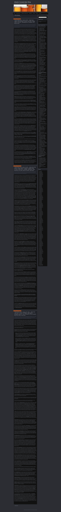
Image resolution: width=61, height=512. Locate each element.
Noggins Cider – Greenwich (42, 127)
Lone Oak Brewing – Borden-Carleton (42, 161)
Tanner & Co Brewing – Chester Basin (43, 146)
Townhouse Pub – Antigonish (42, 149)
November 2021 (40, 190)
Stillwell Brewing (15, 318)
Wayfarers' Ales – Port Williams (42, 154)
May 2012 (40, 262)
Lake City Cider (19, 460)
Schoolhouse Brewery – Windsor (42, 138)
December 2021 (40, 189)
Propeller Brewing (25, 172)
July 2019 (40, 208)
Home (14, 13)
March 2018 (40, 218)
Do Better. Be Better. (28, 184)
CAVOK (31, 216)
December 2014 (40, 243)
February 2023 (40, 180)
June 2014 (40, 247)
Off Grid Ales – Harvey (41, 61)
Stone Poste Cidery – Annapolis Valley (43, 145)
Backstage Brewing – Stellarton (42, 97)
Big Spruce (25, 271)
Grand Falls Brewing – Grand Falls (42, 44)
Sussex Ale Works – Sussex (42, 66)
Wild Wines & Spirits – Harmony (42, 155)
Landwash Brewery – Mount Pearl (42, 81)
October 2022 (40, 183)
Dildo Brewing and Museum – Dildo (42, 80)
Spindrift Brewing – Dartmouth (42, 144)
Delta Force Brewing (20, 225)
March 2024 (40, 172)
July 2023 (40, 177)
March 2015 (40, 241)
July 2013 (40, 254)
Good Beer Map (18, 13)
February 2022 (40, 188)
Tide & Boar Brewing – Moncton (42, 68)
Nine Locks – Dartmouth (41, 126)
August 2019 (40, 207)
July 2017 (40, 223)
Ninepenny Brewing (24, 317)
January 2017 (40, 227)
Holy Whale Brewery (16, 183)
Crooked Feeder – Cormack (42, 79)
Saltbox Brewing (19, 26)
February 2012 (40, 264)
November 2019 (40, 205)
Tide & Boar (28, 216)
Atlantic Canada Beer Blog (22, 2)
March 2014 (40, 249)
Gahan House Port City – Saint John (42, 43)
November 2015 (40, 236)
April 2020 (40, 202)
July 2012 (40, 261)
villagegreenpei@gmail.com (19, 307)
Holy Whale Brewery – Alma (42, 50)
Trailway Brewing (22, 233)
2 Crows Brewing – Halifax (41, 94)
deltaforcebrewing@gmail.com (20, 230)
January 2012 (40, 265)
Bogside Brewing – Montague (42, 158)
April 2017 (40, 225)
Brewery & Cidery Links (25, 13)
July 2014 (40, 246)
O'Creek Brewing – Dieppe (41, 60)
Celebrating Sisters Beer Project (32, 183)
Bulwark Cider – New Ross (41, 102)
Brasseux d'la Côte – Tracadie (42, 33)
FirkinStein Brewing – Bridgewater (42, 108)
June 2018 (40, 216)
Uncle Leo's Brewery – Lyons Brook (42, 152)
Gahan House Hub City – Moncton (42, 42)
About (37, 13)
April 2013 (40, 256)
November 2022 (40, 182)
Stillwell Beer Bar (34, 172)
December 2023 (40, 174)
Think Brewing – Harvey (41, 67)
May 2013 (40, 255)
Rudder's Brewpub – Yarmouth (42, 137)
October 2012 (40, 259)
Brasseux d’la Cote (22, 252)
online (35, 249)
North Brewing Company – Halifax (42, 128)
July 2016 (40, 231)
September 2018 (40, 214)
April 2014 (40, 248)
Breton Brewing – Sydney (41, 101)
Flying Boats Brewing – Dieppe (42, 39)
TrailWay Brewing (24, 173)
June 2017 (40, 224)
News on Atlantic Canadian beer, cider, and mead (20, 3)
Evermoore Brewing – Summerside (42, 160)
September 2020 (40, 199)
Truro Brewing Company (28, 318)
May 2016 (40, 232)
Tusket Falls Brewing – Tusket (42, 151)
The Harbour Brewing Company (29, 26)
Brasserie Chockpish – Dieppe (42, 32)
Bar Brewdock (25, 197)
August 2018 (40, 215)
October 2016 (40, 229)
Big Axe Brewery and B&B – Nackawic (43, 30)
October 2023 (40, 175)
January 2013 (40, 257)
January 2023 (40, 181)
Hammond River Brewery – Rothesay (42, 48)
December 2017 (40, 220)
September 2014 (40, 245)
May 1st (24, 212)
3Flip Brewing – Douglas (41, 28)
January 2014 (40, 250)
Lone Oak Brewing (23, 25)
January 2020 (40, 204)
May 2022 (40, 186)
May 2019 (40, 209)
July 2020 (40, 200)
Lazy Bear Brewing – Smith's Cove (42, 118)
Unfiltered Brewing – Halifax (42, 153)
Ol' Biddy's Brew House (29, 317)
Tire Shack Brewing (24, 318)
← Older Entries (16, 505)
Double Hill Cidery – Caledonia (42, 159)
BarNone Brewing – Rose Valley (42, 157)
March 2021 (40, 195)
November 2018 (40, 213)
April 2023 (40, 179)
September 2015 (40, 237)
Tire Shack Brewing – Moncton (42, 69)
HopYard (20, 25)
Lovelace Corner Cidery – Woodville (42, 119)
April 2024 (40, 171)
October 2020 (40, 198)
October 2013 (40, 252)
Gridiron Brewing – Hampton (42, 46)
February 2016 (40, 234)
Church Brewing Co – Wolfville (42, 105)
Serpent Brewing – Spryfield (42, 140)
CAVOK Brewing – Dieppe (41, 35)
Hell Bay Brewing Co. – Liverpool (42, 113)
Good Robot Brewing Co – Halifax (42, 110)
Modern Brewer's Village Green (28, 25)
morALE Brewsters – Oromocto (42, 59)
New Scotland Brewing (20, 317)
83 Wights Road (25, 190)
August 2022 (40, 184)
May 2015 (40, 240)
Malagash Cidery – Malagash (42, 121)
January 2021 (40, 196)
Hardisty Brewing (17, 25)
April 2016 (40, 233)
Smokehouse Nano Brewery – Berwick (43, 142)
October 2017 (40, 221)
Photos (34, 13)
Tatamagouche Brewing (24, 26)
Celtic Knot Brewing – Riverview (42, 36)
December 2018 (40, 212)
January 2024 (40, 173)
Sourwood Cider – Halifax (41, 143)
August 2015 (40, 238)
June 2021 (40, 193)
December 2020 (40, 197)
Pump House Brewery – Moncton (42, 62)
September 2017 (40, 222)
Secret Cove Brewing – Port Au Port (42, 88)
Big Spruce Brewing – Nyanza (42, 99)
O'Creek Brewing (33, 25)
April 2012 (40, 263)
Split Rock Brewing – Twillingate (42, 89)
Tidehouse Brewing (21, 173)
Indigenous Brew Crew (20, 184)
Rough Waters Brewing (30, 172)
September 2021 (40, 191)
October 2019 (40, 206)
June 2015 (40, 239)
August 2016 (40, 230)
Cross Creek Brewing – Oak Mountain (42, 37)
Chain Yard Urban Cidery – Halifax (42, 104)
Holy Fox (29, 212)
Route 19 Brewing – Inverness (42, 136)
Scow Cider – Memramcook (42, 64)
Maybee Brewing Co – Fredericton (42, 57)
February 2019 (40, 211)
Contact (40, 13)
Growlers (30, 13)
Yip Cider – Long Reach (41, 71)
